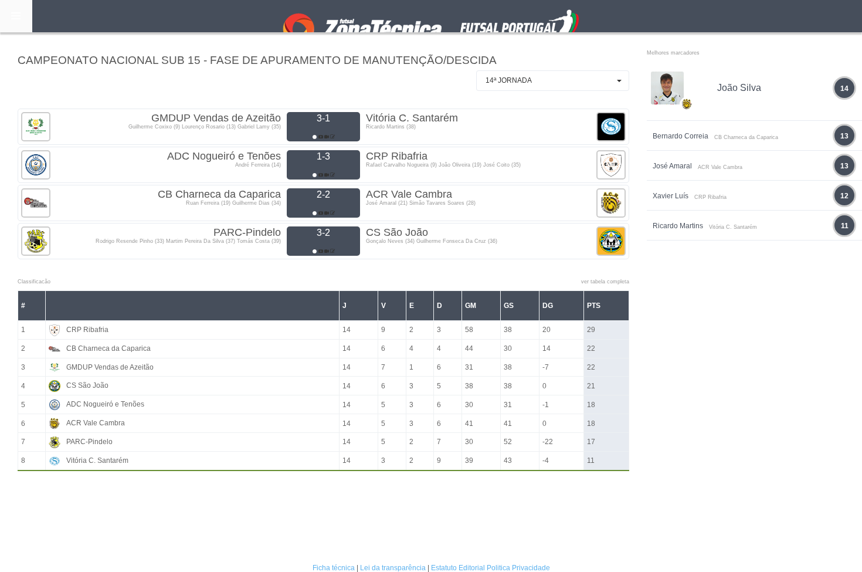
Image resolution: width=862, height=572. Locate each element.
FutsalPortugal (431, 16)
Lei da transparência (393, 568)
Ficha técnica (334, 568)
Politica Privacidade (518, 568)
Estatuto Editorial (458, 568)
